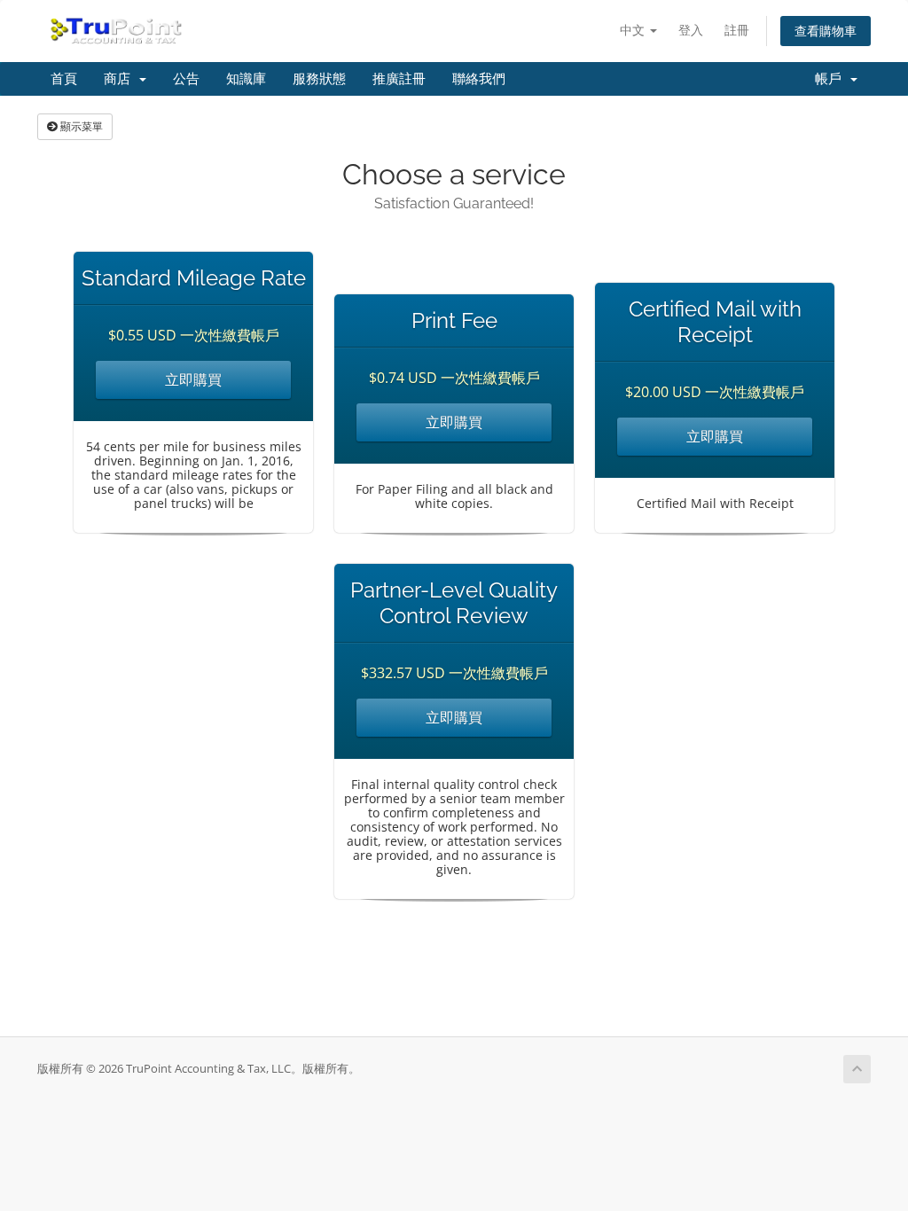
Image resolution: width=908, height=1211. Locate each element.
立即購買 (193, 379)
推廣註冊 (399, 79)
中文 (634, 29)
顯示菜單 (80, 126)
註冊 (736, 29)
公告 (186, 79)
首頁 (64, 79)
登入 (690, 29)
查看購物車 (825, 30)
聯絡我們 (478, 79)
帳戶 (832, 79)
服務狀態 (319, 79)
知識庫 (246, 79)
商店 (120, 79)
